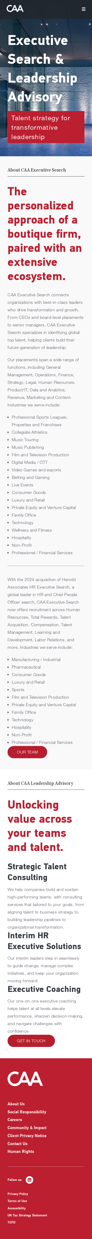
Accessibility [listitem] (17, 1208)
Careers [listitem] (15, 1120)
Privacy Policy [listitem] (18, 1194)
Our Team (27, 752)
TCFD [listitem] (11, 1222)
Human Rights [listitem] (21, 1152)
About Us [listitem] (16, 1104)
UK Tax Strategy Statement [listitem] (27, 1215)
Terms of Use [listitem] (17, 1201)
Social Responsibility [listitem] (27, 1112)
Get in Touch (31, 1040)
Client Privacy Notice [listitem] (27, 1136)
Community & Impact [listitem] (27, 1128)
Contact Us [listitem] (17, 1144)
